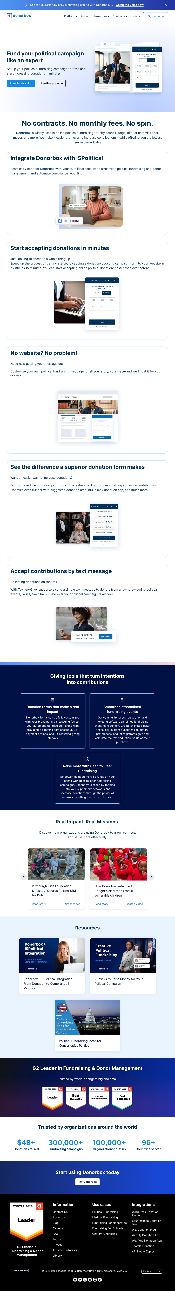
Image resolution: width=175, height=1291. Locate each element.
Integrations (143, 1204)
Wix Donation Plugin (145, 1229)
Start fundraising (21, 83)
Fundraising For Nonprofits (109, 1222)
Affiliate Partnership (66, 1250)
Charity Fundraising (104, 1233)
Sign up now (155, 16)
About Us (59, 1217)
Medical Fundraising (105, 1217)
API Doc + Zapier (143, 1251)
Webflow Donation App (147, 1240)
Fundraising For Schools (107, 1228)
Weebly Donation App (146, 1235)
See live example (52, 83)
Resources (100, 16)
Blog (56, 1222)
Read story (39, 904)
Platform (69, 16)
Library (57, 1255)
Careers (58, 1228)
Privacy (57, 1244)
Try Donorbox (87, 1181)
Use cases (101, 1204)
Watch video (72, 904)
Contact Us (60, 1212)
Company (118, 16)
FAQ (55, 1233)
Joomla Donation (143, 1246)
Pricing (85, 16)
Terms (57, 1239)
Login (134, 16)
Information (64, 1204)
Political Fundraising (105, 1212)
